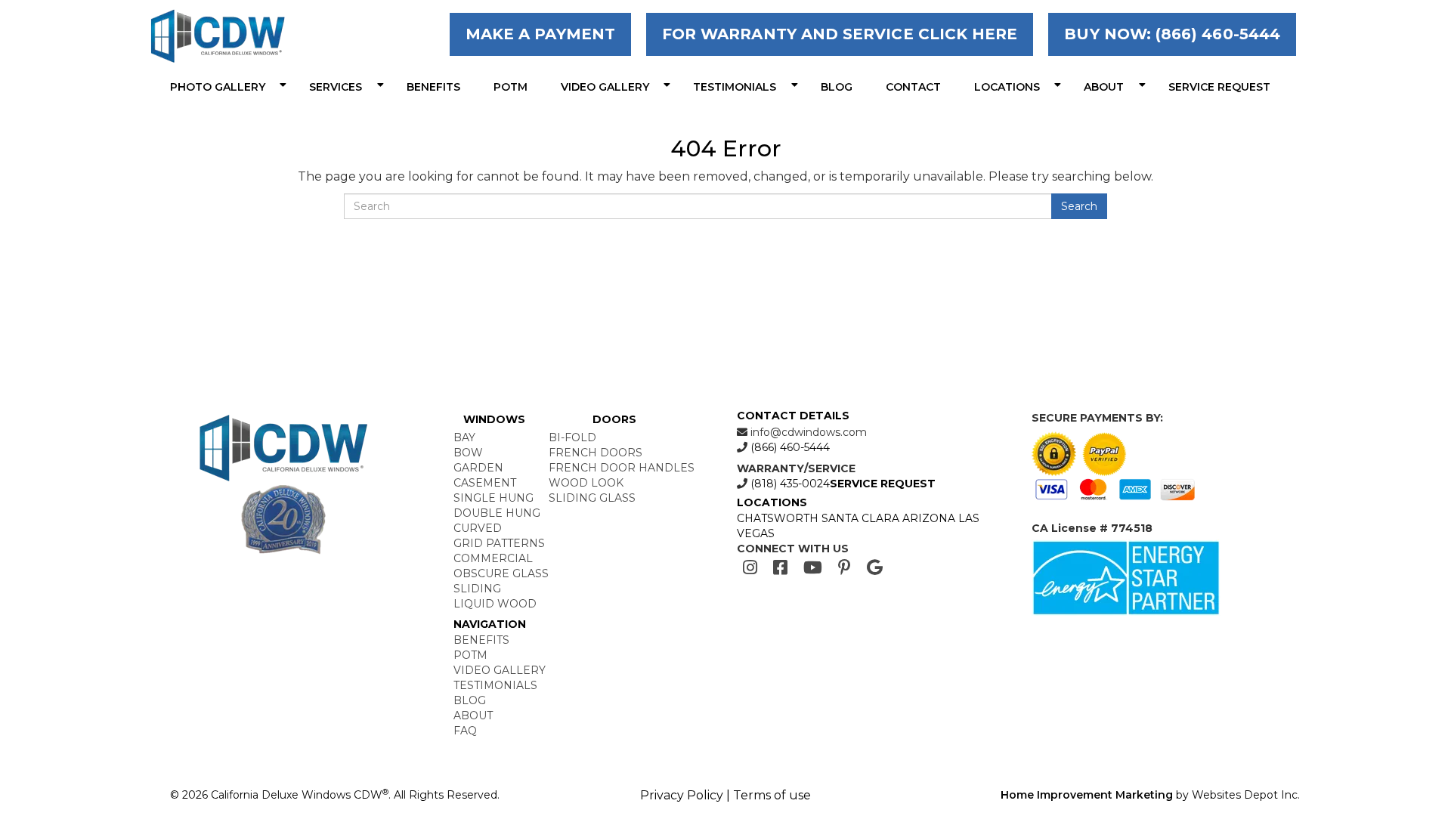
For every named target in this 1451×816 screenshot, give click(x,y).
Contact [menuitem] (913, 87)
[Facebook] (780, 568)
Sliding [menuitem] (477, 588)
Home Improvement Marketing (1087, 795)
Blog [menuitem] (836, 87)
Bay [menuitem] (464, 437)
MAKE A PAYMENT (540, 34)
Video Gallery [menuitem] (605, 87)
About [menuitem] (1104, 87)
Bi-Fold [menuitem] (572, 437)
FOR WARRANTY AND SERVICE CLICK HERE (839, 34)
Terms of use (772, 795)
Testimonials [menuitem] (734, 87)
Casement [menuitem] (484, 483)
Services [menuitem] (335, 87)
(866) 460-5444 (788, 447)
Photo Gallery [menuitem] (217, 87)
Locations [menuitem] (1007, 87)
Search (1079, 206)
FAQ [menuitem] (465, 730)
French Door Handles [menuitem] (622, 467)
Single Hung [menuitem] (493, 498)
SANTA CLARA (860, 518)
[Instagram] (750, 568)
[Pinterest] (844, 568)
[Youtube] (812, 568)
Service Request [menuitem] (1219, 87)
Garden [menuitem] (478, 467)
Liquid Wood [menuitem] (495, 603)
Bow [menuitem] (468, 452)
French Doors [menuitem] (595, 452)
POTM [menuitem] (510, 87)
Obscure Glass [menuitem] (501, 573)
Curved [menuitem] (477, 528)
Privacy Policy (681, 795)
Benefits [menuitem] (433, 87)
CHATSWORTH (777, 518)
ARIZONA (928, 518)
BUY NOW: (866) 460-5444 (1172, 34)
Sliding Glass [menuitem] (592, 498)
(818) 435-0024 (788, 483)
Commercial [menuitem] (493, 558)
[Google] (875, 568)
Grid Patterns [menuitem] (499, 543)
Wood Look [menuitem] (586, 483)
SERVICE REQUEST (883, 483)
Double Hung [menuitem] (496, 513)
